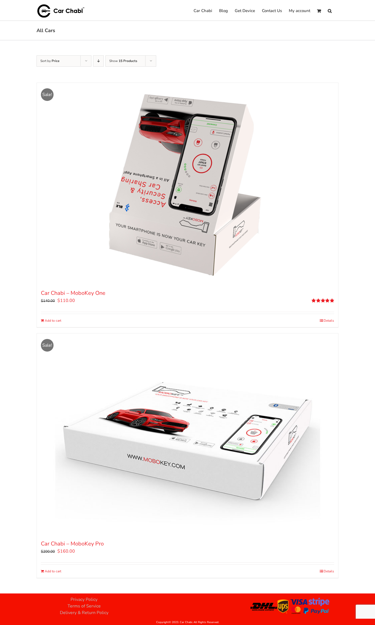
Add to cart (53, 320)
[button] (330, 10)
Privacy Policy (84, 599)
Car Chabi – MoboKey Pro (72, 543)
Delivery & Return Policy (84, 613)
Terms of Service (84, 606)
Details (329, 320)
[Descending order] (98, 61)
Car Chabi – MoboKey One (73, 293)
